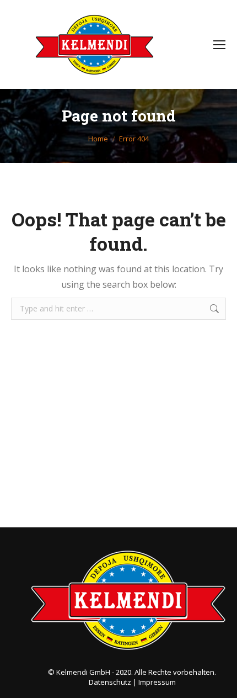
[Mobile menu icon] (219, 44)
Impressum (157, 682)
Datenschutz (110, 682)
